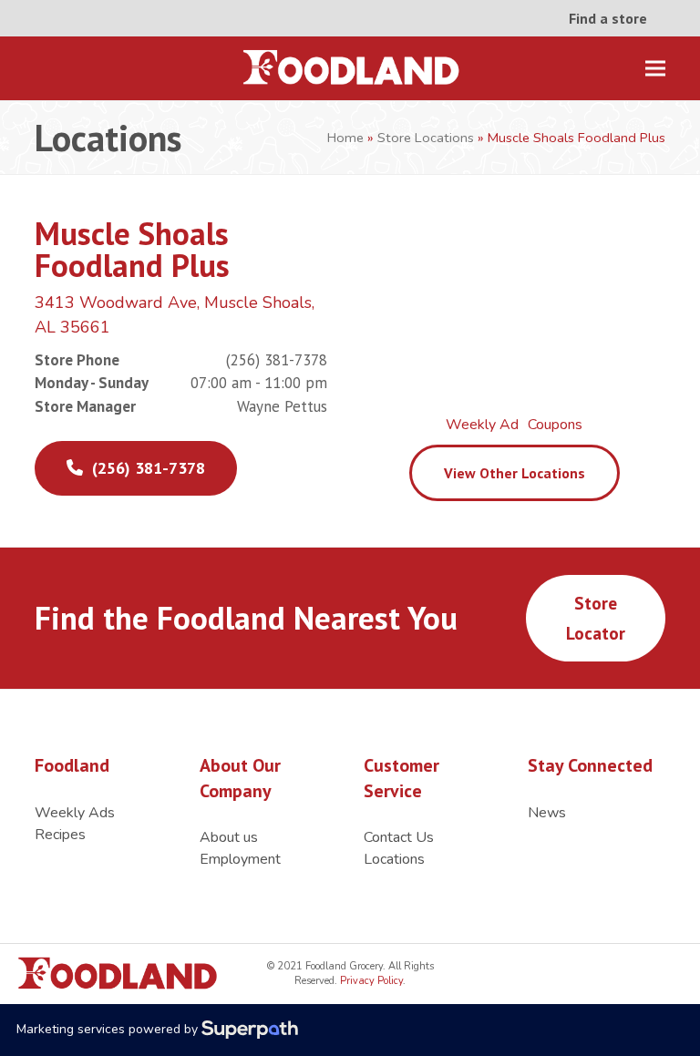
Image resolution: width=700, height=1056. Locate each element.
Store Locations (425, 137)
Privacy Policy (370, 981)
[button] (655, 69)
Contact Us (399, 837)
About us (229, 837)
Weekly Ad (482, 425)
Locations (394, 859)
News (547, 813)
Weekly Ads (75, 813)
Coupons (555, 425)
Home (345, 137)
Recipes (60, 835)
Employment (240, 859)
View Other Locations (514, 473)
